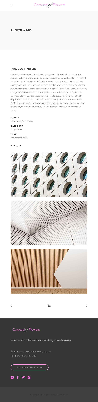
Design (13, 129)
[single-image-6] (49, 271)
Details (20, 129)
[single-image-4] (49, 174)
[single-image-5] (49, 223)
